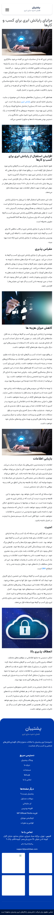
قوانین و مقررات (27, 823)
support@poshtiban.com (27, 849)
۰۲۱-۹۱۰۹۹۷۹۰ (27, 844)
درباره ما (27, 765)
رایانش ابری (25, 101)
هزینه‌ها (27, 775)
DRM (44, 568)
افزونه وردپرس (27, 808)
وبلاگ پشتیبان (27, 760)
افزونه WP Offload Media (27, 813)
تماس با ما (27, 779)
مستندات (27, 770)
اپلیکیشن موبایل (27, 818)
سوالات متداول (27, 798)
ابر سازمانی (27, 803)
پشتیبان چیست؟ (27, 794)
